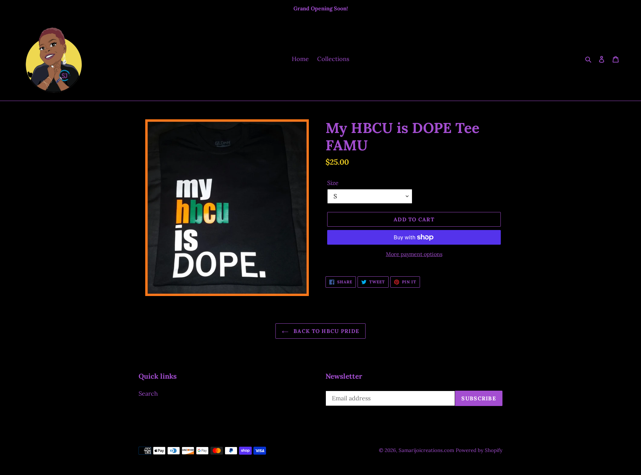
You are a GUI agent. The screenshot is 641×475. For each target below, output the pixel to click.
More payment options (414, 254)
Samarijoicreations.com (426, 450)
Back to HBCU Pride (325, 331)
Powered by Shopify (479, 450)
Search (148, 393)
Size (333, 183)
